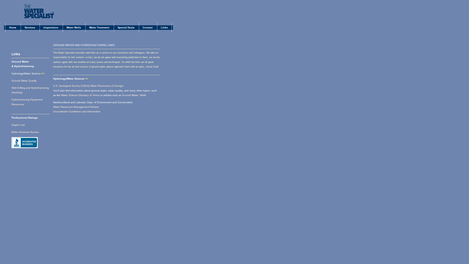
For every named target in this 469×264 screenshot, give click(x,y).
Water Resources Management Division (76, 106)
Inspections (51, 27)
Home (13, 27)
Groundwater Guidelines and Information (76, 111)
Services (30, 27)
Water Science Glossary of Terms (80, 95)
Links (164, 27)
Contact (148, 27)
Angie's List (18, 124)
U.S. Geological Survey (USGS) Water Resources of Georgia (88, 85)
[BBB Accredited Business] (24, 146)
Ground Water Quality (24, 80)
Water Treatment (99, 27)
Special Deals (126, 27)
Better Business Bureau (25, 132)
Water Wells (74, 27)
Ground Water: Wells (134, 95)
